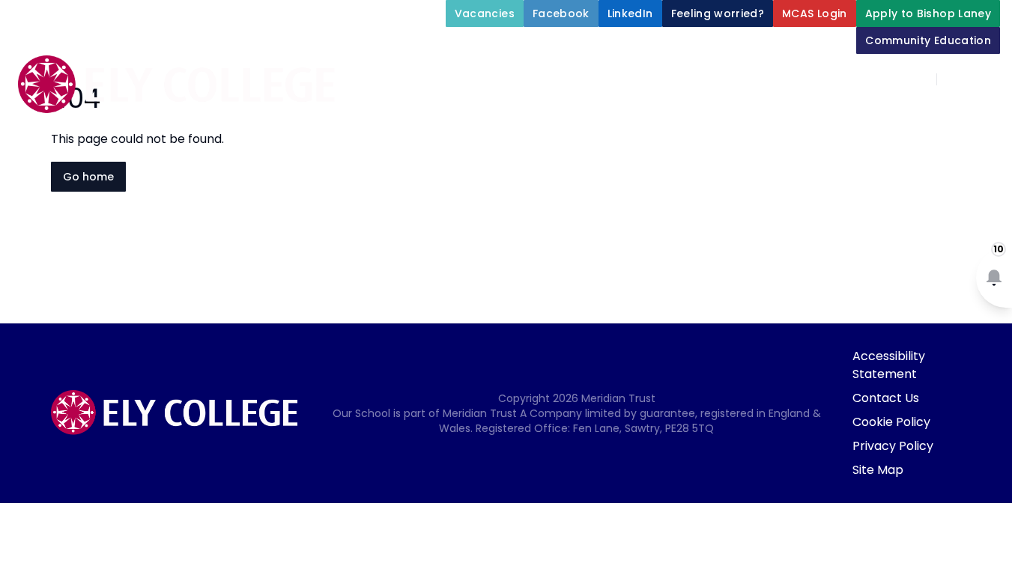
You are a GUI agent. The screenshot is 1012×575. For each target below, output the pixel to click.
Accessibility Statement (888, 365)
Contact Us (885, 398)
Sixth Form (768, 149)
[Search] (956, 79)
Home (442, 113)
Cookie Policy (891, 422)
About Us (516, 113)
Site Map (877, 469)
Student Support (788, 113)
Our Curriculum (932, 113)
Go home (88, 176)
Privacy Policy (892, 445)
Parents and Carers (629, 149)
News (866, 149)
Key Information (642, 113)
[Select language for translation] (988, 79)
